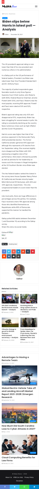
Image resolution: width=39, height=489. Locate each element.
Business (12, 14)
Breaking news (13, 244)
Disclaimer (19, 481)
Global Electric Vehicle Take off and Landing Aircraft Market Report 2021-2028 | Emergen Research (19, 393)
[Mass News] (9, 6)
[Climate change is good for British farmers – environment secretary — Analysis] (10, 322)
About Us (9, 477)
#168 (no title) (18, 477)
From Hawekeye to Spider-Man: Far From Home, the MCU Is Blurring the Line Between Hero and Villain (28, 334)
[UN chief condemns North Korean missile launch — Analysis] (10, 298)
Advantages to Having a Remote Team (15, 359)
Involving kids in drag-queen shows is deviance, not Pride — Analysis (28, 308)
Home (6, 14)
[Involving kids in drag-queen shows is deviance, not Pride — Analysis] (28, 298)
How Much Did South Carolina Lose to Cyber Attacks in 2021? (18, 427)
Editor (7, 34)
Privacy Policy (29, 477)
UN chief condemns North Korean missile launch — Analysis (10, 307)
